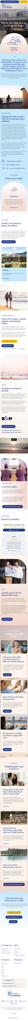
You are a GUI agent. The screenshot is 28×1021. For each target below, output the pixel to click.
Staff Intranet (13, 1013)
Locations (5, 960)
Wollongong (4, 963)
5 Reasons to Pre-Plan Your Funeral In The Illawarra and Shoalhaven (13, 659)
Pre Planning (14, 195)
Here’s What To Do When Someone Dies (13, 698)
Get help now (6, 945)
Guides (15, 950)
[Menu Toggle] (25, 8)
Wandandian (4, 975)
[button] (12, 56)
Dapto (2, 967)
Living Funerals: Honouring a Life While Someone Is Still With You (13, 830)
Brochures (16, 953)
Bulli (2, 965)
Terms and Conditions (17, 1009)
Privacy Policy (9, 1009)
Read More (7, 675)
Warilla (3, 969)
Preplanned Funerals (6, 953)
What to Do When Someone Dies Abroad (12, 866)
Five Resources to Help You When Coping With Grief (12, 735)
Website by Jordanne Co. (14, 1018)
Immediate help (4, 948)
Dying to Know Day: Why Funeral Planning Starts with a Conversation (13, 791)
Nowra (5, 270)
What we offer (17, 948)
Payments (18, 960)
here (23, 409)
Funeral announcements (19, 955)
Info (15, 945)
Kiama (2, 971)
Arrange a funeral (5, 950)
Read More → (6, 806)
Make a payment (18, 963)
